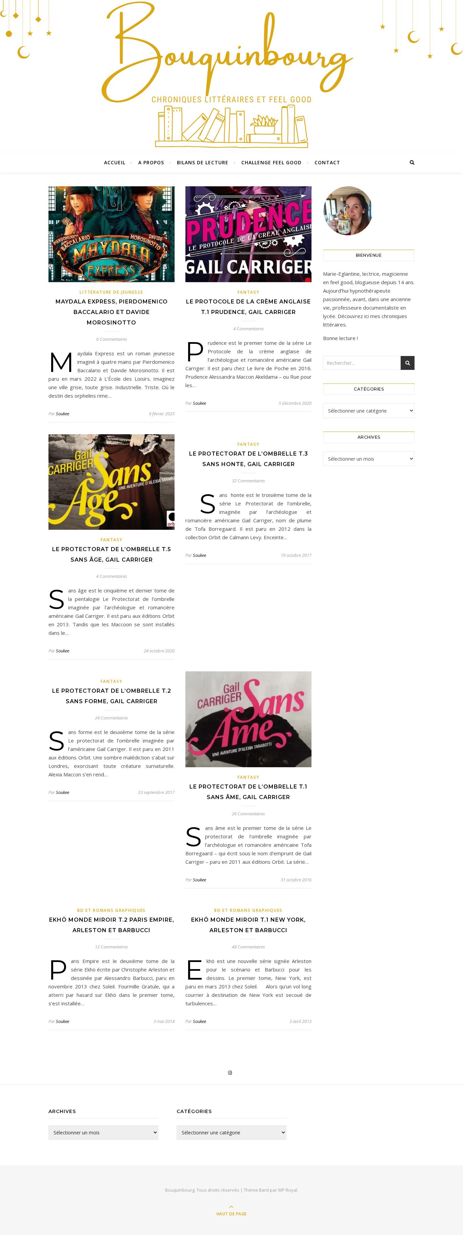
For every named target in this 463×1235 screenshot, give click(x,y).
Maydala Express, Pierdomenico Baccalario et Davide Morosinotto (112, 312)
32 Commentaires (248, 481)
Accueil (114, 162)
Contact (327, 162)
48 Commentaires (248, 947)
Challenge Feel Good (271, 162)
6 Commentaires (111, 339)
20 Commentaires (248, 814)
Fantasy (249, 292)
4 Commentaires (248, 329)
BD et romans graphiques (111, 910)
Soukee (62, 414)
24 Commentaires (111, 718)
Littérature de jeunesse (111, 292)
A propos (151, 162)
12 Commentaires (111, 947)
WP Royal (287, 1190)
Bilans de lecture (202, 162)
